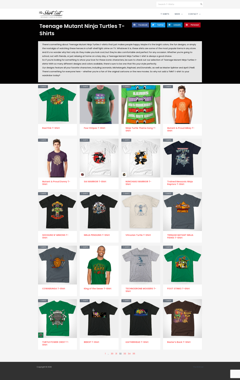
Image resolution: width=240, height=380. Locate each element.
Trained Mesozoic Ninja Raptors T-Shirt (180, 183)
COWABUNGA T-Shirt (53, 288)
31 (116, 353)
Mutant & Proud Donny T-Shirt (56, 183)
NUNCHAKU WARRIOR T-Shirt (138, 183)
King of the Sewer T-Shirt (97, 288)
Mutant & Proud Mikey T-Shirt (180, 129)
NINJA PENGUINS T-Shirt (97, 235)
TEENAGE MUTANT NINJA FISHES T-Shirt (180, 236)
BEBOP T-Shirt (91, 342)
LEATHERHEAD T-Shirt (137, 342)
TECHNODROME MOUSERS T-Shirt (141, 290)
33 (124, 353)
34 (129, 353)
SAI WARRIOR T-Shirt (95, 181)
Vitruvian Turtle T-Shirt (138, 235)
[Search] (201, 4)
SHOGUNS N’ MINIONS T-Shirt (55, 236)
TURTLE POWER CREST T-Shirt (55, 343)
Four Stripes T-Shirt (94, 128)
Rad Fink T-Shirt (51, 128)
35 (133, 353)
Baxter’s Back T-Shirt (179, 342)
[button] (181, 14)
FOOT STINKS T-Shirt (178, 288)
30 (112, 353)
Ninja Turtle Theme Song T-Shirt (141, 129)
